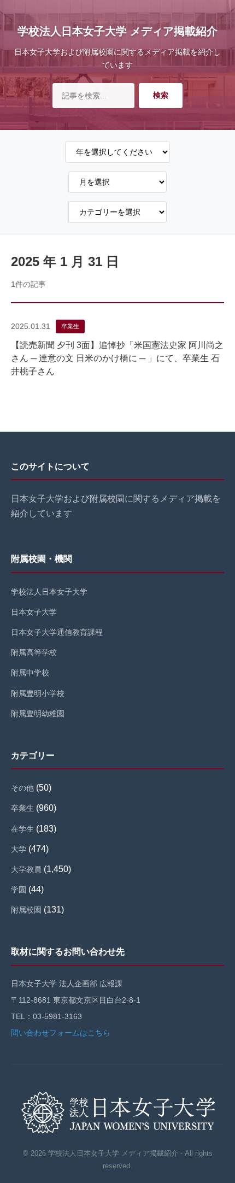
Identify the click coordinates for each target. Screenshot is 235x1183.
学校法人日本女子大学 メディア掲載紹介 (117, 31)
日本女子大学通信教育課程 (57, 632)
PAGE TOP (219, 1138)
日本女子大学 (34, 612)
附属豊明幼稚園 (37, 713)
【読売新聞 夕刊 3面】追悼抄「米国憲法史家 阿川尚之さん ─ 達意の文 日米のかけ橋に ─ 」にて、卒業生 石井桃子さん (117, 358)
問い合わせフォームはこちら (60, 1032)
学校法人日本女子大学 (49, 591)
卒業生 (70, 326)
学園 (18, 889)
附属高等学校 (34, 652)
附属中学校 (30, 672)
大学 (18, 849)
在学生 (22, 829)
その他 (22, 788)
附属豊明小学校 (37, 693)
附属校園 (26, 909)
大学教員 (26, 869)
